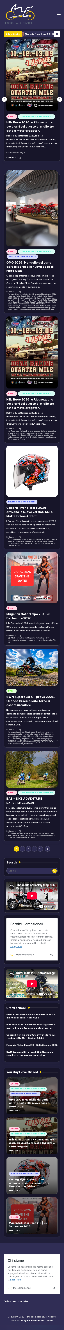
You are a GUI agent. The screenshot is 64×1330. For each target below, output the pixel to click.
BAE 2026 (30, 836)
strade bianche (29, 742)
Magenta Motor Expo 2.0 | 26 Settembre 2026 (32, 1045)
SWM (50, 742)
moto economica (39, 738)
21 (40, 849)
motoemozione (14, 640)
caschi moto (42, 542)
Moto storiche (42, 304)
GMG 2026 (12, 298)
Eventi (11, 116)
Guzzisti (40, 298)
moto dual (26, 738)
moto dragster (37, 435)
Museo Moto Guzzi (41, 306)
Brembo (39, 732)
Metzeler (49, 734)
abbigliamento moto (19, 539)
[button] (15, 152)
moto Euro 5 (20, 740)
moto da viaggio (14, 738)
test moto (28, 744)
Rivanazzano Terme (16, 439)
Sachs (19, 742)
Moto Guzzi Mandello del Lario (37, 302)
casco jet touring (32, 543)
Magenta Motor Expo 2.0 (38, 638)
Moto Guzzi (18, 300)
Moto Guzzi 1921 (49, 300)
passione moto (45, 640)
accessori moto (36, 539)
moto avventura (46, 736)
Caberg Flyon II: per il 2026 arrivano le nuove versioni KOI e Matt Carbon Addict (29, 512)
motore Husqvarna (34, 740)
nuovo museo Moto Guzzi (37, 308)
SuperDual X (42, 742)
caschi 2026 (30, 542)
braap (38, 836)
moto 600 (25, 736)
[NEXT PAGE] (47, 849)
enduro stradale (15, 734)
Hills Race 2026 (23, 435)
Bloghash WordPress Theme (37, 1320)
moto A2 (34, 736)
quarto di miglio (30, 437)
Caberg (46, 539)
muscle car (18, 437)
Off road (11, 837)
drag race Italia (38, 431)
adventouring (17, 833)
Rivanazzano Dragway (47, 437)
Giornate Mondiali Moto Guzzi (40, 296)
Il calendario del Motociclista (36, 116)
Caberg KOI (19, 542)
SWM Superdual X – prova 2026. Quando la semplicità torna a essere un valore (30, 701)
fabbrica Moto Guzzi (17, 296)
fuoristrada (28, 734)
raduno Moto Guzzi (27, 310)
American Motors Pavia (21, 431)
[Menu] (58, 14)
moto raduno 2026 (27, 304)
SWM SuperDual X (15, 744)
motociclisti (13, 306)
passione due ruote (30, 640)
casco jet (20, 543)
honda (24, 638)
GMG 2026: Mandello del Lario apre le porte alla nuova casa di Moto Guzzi (30, 267)
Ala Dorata (15, 638)
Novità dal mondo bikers (22, 256)
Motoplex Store (26, 306)
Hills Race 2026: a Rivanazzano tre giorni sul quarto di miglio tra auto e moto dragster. (30, 126)
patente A (47, 740)
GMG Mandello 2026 (27, 298)
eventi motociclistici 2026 (22, 294)
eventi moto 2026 (29, 433)
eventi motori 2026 (46, 433)
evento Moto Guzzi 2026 (45, 294)
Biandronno (30, 732)
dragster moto (14, 433)
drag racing (51, 431)
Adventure (28, 833)
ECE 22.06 (45, 543)
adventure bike (17, 732)
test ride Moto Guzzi (45, 310)
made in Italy (39, 734)
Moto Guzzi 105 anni (33, 300)
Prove (11, 691)
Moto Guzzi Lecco (16, 302)
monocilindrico (14, 736)
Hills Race (12, 435)
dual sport (47, 732)
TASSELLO (34, 837)
